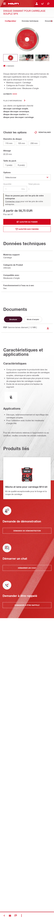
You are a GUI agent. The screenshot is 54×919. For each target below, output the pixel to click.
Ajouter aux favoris (29, 229)
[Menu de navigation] (4, 4)
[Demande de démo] (10, 915)
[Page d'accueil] (13, 3)
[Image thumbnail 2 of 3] (26, 57)
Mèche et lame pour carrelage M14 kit (26, 486)
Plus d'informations (12, 101)
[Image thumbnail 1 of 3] (10, 57)
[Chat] (16, 915)
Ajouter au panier (28, 222)
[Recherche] (48, 4)
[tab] (10, 21)
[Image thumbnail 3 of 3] (42, 57)
